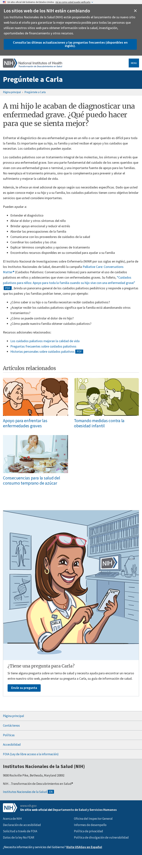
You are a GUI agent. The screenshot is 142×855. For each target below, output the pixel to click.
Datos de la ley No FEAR (18, 837)
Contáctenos (11, 725)
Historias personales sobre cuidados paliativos (42, 351)
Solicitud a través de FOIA (20, 831)
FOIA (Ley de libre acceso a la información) (31, 754)
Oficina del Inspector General (93, 819)
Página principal (12, 92)
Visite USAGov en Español (84, 847)
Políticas (9, 735)
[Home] (32, 63)
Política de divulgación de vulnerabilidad (101, 837)
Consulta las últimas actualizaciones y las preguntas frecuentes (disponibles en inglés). (70, 44)
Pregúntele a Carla (33, 79)
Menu (134, 63)
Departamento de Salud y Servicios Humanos (85, 810)
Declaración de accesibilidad (22, 825)
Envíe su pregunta (24, 688)
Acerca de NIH (12, 819)
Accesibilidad (12, 744)
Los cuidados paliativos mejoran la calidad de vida (45, 341)
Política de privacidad (88, 831)
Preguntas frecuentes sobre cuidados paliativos (43, 346)
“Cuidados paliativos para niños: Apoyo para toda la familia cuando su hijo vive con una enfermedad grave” (69, 280)
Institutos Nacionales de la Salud (25, 792)
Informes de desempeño (90, 825)
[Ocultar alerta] (135, 10)
